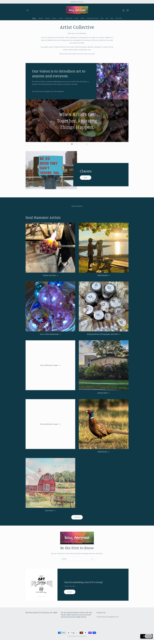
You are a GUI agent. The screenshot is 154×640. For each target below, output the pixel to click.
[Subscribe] (92, 559)
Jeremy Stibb (103, 393)
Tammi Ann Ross (49, 275)
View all (77, 517)
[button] (28, 10)
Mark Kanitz (102, 452)
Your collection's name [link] (49, 365)
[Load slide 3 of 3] (77, 144)
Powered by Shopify (81, 636)
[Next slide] (82, 144)
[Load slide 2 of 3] (74, 144)
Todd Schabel (102, 275)
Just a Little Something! (49, 334)
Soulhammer (74, 636)
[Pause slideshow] (86, 144)
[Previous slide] (67, 144)
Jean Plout (49, 510)
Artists (69, 592)
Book (85, 177)
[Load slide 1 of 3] (72, 144)
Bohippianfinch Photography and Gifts (102, 334)
